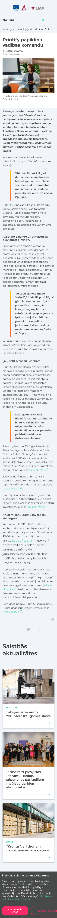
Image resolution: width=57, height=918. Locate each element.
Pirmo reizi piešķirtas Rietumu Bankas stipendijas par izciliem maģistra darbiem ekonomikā (25, 779)
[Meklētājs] (43, 20)
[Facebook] (17, 629)
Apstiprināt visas (15, 910)
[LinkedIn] (40, 629)
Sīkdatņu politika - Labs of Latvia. (27, 898)
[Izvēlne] (50, 20)
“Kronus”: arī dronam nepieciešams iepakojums (27, 848)
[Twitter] (28, 629)
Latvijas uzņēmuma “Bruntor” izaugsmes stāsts (28, 714)
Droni (9, 842)
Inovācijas (12, 707)
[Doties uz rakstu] (49, 723)
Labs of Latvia (37, 470)
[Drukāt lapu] (52, 619)
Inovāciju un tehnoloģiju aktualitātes (23, 29)
